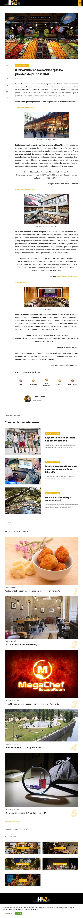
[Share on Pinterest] (7, 91)
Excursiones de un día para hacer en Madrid (59, 499)
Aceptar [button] (18, 913)
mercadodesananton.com (67, 276)
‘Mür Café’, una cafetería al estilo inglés (22, 644)
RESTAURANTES (11, 587)
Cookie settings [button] (8, 913)
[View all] (22, 848)
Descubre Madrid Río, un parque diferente (23, 747)
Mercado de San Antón (26, 190)
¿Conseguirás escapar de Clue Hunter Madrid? (25, 813)
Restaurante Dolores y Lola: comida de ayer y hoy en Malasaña (32, 591)
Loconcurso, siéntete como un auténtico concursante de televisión (61, 469)
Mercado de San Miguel (26, 108)
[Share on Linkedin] (7, 98)
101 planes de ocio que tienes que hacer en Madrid (60, 439)
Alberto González (40, 397)
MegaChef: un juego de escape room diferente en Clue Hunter (32, 704)
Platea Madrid (23, 282)
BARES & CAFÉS (11, 641)
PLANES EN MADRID (22, 65)
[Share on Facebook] (7, 79)
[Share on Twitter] (7, 85)
